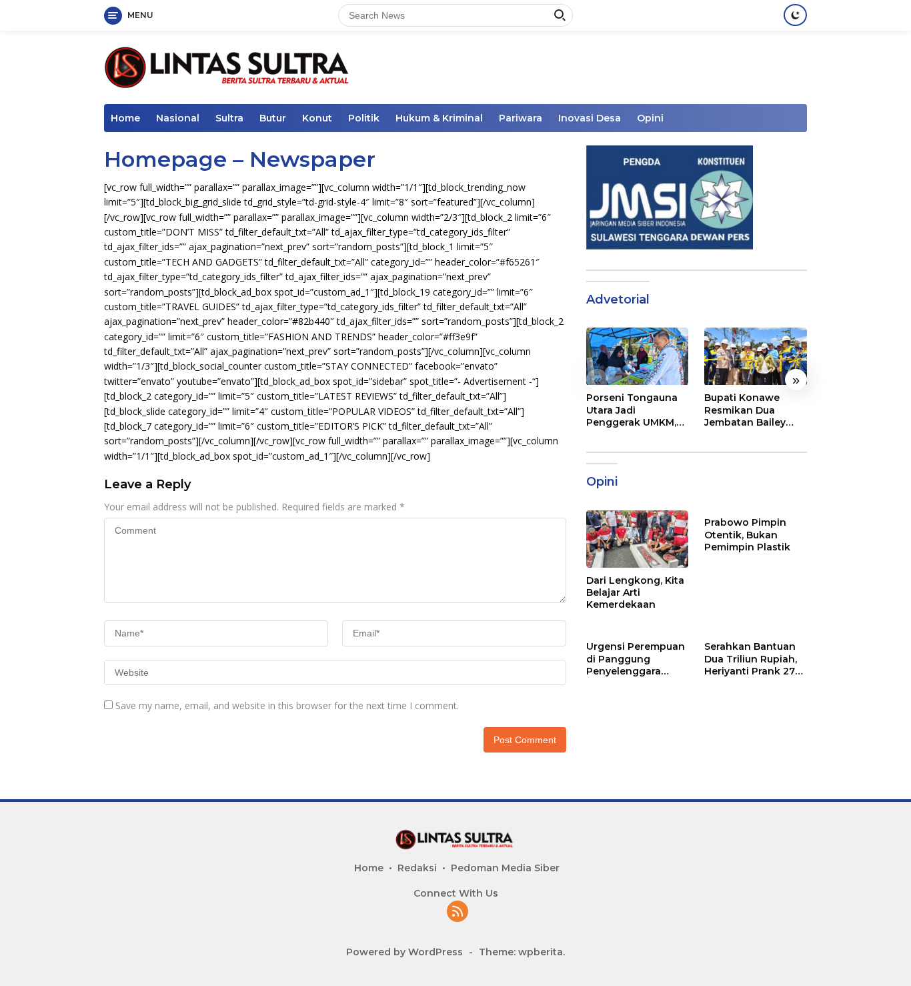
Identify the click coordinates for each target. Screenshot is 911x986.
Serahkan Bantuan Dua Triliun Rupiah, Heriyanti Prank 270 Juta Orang (753, 659)
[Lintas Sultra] (229, 66)
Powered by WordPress (404, 952)
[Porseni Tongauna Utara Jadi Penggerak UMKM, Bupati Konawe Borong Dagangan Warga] (637, 356)
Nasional (177, 118)
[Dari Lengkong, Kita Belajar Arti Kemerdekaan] (637, 539)
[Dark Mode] (795, 15)
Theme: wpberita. (522, 952)
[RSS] (457, 912)
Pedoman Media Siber (505, 868)
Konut (317, 118)
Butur (272, 118)
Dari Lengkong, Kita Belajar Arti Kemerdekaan (635, 592)
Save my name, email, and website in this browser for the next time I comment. (287, 705)
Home (125, 118)
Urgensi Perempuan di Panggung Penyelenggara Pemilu (635, 659)
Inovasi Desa (589, 118)
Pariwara (520, 118)
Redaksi (417, 868)
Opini (650, 118)
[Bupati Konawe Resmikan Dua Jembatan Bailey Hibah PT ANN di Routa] (755, 356)
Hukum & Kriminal (439, 118)
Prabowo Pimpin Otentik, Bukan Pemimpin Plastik (747, 535)
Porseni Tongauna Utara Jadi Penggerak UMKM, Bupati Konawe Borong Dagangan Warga (632, 410)
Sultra (229, 118)
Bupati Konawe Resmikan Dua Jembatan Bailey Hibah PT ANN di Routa (745, 410)
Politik (363, 118)
